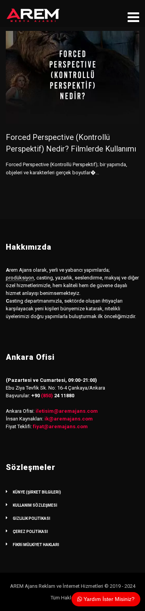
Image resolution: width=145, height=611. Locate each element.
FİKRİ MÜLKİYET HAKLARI (36, 545)
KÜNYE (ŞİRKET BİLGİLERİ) (37, 492)
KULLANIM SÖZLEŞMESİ (35, 505)
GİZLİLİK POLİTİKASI (31, 518)
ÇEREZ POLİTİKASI (30, 531)
